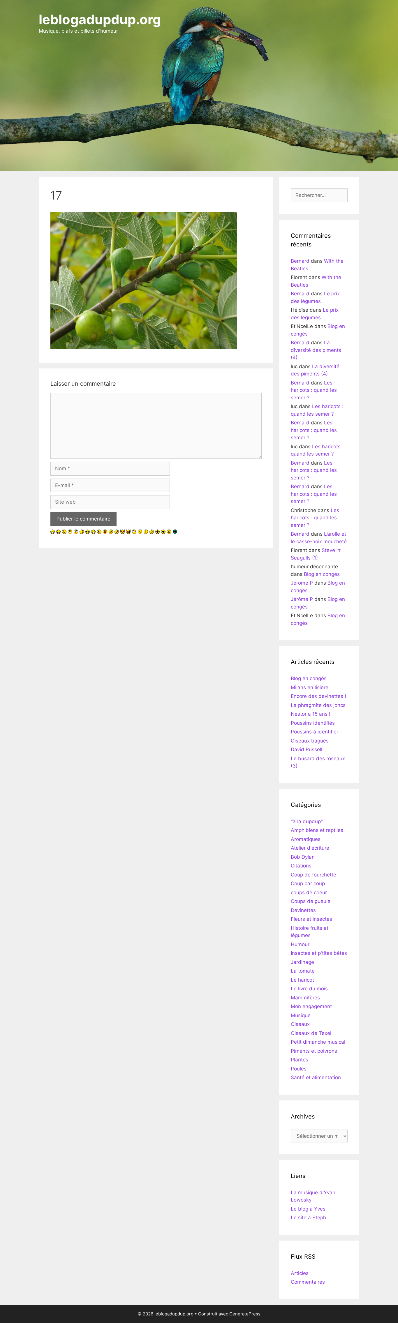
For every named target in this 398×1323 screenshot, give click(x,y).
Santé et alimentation (316, 1077)
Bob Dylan (303, 857)
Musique (301, 1015)
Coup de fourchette (313, 875)
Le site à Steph (308, 1217)
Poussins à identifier (314, 732)
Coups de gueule (310, 901)
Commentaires (308, 1282)
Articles (300, 1273)
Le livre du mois (309, 989)
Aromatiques (305, 839)
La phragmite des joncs (318, 705)
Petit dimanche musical (318, 1042)
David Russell (306, 749)
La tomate (303, 971)
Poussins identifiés (313, 723)
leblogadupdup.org (100, 19)
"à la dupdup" (307, 821)
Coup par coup (308, 883)
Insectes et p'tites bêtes (319, 953)
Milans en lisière (309, 687)
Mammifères (305, 998)
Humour (300, 944)
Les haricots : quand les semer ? (314, 390)
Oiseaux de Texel (311, 1033)
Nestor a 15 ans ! (310, 714)
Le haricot (302, 980)
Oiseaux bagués (310, 741)
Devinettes (303, 910)
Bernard (300, 261)
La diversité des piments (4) (316, 350)
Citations (301, 866)
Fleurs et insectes (311, 919)
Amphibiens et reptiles (317, 830)
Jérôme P (302, 583)
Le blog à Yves (308, 1209)
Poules (299, 1069)
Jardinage (302, 962)
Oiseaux (300, 1024)
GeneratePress (244, 1314)
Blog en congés (322, 574)
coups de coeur (309, 892)
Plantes (299, 1060)
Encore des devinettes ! (318, 696)
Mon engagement (311, 1006)
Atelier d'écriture (310, 848)
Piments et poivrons (314, 1051)
